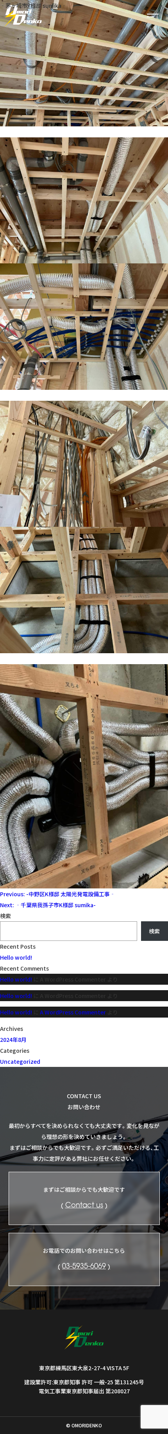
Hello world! (16, 957)
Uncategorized (20, 1061)
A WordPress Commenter (73, 1012)
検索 (5, 916)
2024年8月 (13, 1039)
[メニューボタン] (152, 15)
